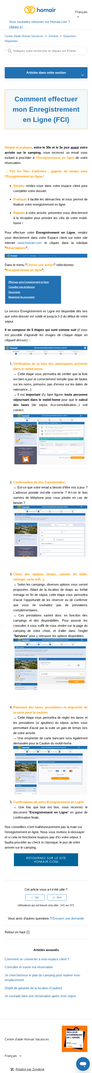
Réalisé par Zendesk (30, 1069)
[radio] (35, 897)
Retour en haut (15, 932)
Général (53, 36)
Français (81, 12)
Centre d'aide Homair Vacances (24, 36)
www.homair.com (31, 243)
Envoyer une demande (68, 918)
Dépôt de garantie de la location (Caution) (33, 988)
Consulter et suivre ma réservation (29, 967)
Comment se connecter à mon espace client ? (37, 959)
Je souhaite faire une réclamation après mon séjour (40, 996)
